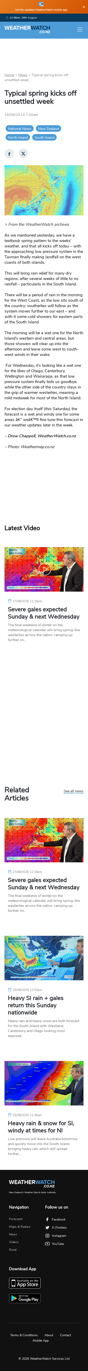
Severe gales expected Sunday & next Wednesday (43, 613)
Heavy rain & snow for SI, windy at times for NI (41, 1127)
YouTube (58, 1244)
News (23, 75)
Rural (12, 1250)
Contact (65, 1335)
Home (9, 75)
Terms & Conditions (24, 1335)
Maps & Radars (19, 1227)
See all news (73, 791)
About (48, 1335)
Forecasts (16, 1219)
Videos (14, 1242)
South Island (44, 137)
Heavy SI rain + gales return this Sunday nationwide (35, 1005)
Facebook (58, 1219)
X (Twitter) (59, 1227)
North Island (18, 137)
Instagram (59, 1236)
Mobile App (41, 1340)
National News (19, 128)
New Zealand (48, 128)
